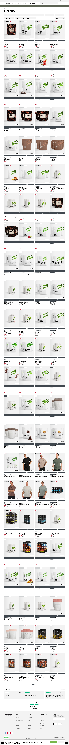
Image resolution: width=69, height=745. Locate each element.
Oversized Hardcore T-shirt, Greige (41, 476)
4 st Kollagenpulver (22, 361)
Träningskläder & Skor (15, 3)
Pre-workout (42, 720)
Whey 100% (6, 44)
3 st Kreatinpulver (53, 274)
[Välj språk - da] (10, 733)
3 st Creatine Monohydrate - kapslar (10, 418)
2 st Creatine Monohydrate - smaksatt (57, 562)
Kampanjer (41, 728)
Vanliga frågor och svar (19, 728)
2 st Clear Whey (53, 130)
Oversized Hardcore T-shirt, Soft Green (42, 504)
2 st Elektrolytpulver (23, 188)
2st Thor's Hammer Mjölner (24, 677)
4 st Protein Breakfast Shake (24, 274)
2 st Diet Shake (53, 217)
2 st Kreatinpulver (38, 274)
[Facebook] (59, 724)
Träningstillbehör (23, 3)
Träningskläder (42, 723)
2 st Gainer (37, 332)
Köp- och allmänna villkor (19, 720)
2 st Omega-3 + (7, 332)
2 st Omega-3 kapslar (39, 361)
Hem (5, 8)
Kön (17, 18)
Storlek (28, 18)
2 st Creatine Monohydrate (9, 73)
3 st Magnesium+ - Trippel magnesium (11, 217)
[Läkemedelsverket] (6, 738)
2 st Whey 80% (37, 159)
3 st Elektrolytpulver (38, 188)
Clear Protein (37, 73)
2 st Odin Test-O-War (23, 533)
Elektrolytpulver (7, 188)
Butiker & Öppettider (31, 717)
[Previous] (64, 689)
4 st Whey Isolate (38, 130)
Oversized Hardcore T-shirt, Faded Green (57, 476)
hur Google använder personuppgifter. (14, 743)
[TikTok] (61, 724)
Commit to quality (18, 726)
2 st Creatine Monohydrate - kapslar (56, 390)
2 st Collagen (6, 648)
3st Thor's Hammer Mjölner (40, 677)
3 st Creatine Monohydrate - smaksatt (11, 590)
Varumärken (8, 18)
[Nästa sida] (36, 684)
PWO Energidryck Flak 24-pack (55, 504)
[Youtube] (56, 724)
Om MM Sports (30, 715)
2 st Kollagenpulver (7, 361)
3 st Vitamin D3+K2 (22, 303)
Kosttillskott (8, 3)
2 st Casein (37, 101)
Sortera (57, 18)
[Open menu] (2, 3)
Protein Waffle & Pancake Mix (24, 447)
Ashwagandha (6, 619)
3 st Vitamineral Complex (8, 562)
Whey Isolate (6, 130)
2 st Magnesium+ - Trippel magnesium (57, 188)
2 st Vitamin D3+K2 (7, 303)
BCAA (20, 590)
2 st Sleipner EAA (38, 648)
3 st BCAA (52, 590)
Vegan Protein (6, 390)
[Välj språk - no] (7, 733)
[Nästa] (62, 689)
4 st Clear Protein (7, 101)
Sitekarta (29, 722)
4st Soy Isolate (52, 303)
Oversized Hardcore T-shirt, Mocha (10, 504)
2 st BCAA (36, 590)
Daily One (51, 677)
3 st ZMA (36, 217)
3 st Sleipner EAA (53, 648)
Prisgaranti (17, 717)
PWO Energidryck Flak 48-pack (9, 533)
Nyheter (41, 726)
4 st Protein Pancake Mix (54, 447)
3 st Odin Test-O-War (38, 533)
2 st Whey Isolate (22, 130)
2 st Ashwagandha (22, 619)
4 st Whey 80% (52, 159)
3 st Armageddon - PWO (39, 562)
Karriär (29, 720)
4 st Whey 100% (37, 44)
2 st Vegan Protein (22, 390)
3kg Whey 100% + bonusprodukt (10, 476)
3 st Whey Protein (7, 447)
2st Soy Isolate (37, 303)
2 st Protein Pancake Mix (39, 447)
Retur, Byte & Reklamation (19, 722)
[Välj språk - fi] (12, 733)
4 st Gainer (52, 332)
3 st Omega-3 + (22, 332)
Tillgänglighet (30, 726)
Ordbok (29, 723)
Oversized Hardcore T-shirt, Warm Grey (26, 504)
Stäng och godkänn (53, 742)
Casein (20, 101)
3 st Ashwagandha (38, 619)
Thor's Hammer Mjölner (8, 677)
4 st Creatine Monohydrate (24, 73)
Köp (11, 40)
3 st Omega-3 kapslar (54, 361)
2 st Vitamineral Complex (54, 533)
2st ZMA (21, 217)
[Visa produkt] (6, 42)
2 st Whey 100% (22, 44)
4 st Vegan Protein (38, 390)
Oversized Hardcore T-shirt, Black (25, 476)
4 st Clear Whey (7, 159)
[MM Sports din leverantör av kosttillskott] (32, 3)
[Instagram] (54, 724)
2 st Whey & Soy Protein (23, 418)
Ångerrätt (17, 723)
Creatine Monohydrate (54, 44)
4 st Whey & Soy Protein (39, 418)
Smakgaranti (17, 725)
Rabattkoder (30, 728)
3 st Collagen (21, 648)
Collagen (51, 619)
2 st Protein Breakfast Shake (9, 274)
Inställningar (61, 742)
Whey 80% (21, 159)
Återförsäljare (30, 725)
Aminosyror (42, 722)
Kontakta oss (17, 715)
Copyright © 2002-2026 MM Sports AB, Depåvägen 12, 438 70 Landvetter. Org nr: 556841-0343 (58, 737)
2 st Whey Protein (53, 418)
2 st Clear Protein (53, 73)
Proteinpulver (42, 717)
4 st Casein (52, 101)
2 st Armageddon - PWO (23, 562)
